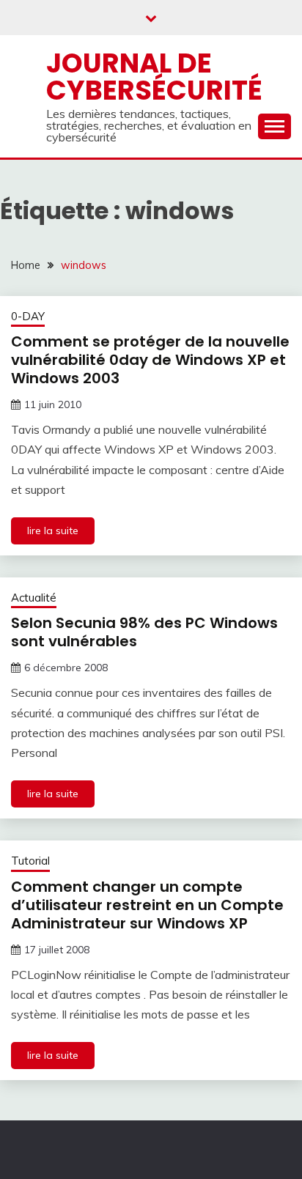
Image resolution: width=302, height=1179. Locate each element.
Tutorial (30, 861)
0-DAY (28, 316)
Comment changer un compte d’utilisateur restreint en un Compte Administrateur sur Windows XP (147, 905)
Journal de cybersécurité (154, 76)
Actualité (33, 598)
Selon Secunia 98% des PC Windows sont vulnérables (144, 632)
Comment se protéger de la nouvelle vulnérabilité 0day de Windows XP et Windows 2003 (150, 359)
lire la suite (52, 530)
